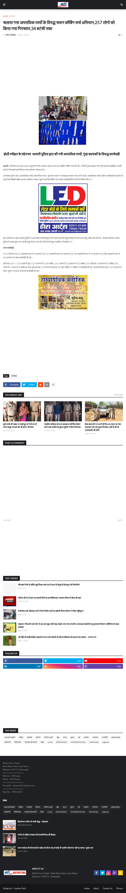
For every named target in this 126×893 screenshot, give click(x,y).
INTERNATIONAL (78, 742)
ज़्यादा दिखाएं (118, 395)
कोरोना (38, 737)
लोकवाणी (8, 742)
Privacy (119, 888)
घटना (65, 737)
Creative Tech (20, 888)
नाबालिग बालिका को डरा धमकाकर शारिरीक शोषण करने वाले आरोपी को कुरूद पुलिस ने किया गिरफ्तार (62, 425)
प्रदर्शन (86, 737)
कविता (21, 737)
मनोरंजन (95, 737)
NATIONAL (93, 742)
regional (105, 742)
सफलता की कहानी (31, 742)
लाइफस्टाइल (115, 737)
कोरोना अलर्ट (48, 737)
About (96, 888)
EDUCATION (61, 742)
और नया (7, 520)
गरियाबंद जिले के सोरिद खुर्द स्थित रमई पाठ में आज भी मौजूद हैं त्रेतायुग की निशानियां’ (49, 584)
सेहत (42, 742)
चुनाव (72, 737)
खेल (58, 737)
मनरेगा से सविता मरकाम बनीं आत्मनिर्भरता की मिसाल (36, 834)
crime (50, 742)
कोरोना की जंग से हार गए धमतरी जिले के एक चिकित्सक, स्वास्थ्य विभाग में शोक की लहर (49, 597)
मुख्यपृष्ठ (5, 16)
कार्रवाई (12, 16)
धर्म (79, 737)
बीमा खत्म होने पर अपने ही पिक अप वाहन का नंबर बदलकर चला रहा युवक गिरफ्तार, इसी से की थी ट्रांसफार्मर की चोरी (103, 427)
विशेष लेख (17, 742)
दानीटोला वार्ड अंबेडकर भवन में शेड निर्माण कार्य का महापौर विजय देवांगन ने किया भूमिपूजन (51, 611)
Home (87, 888)
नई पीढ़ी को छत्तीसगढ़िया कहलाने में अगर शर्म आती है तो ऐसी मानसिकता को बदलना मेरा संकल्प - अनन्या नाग (57, 637)
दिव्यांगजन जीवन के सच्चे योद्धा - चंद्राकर (33, 821)
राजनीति (105, 737)
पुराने (119, 520)
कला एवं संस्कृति (10, 737)
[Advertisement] (63, 62)
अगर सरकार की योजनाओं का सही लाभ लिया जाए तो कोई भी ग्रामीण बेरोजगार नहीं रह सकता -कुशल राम (55, 847)
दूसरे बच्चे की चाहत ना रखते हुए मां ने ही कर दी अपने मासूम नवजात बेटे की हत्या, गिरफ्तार (20, 425)
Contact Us (107, 888)
